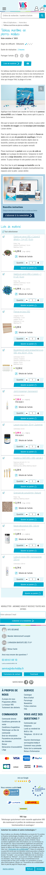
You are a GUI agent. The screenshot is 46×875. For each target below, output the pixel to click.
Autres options (8, 869)
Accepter (40, 869)
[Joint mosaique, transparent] (7, 405)
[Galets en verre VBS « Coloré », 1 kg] (7, 290)
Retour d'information (32, 751)
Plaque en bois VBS (22, 311)
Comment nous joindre (32, 745)
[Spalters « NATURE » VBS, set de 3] (7, 473)
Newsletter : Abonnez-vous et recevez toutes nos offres (23, 607)
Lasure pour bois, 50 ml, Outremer (28, 424)
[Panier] (42, 8)
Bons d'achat (29, 698)
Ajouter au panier (27, 268)
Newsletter (28, 703)
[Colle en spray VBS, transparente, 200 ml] (7, 571)
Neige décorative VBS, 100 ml (26, 526)
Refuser (30, 869)
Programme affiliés (9, 702)
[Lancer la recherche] (42, 15)
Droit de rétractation (9, 736)
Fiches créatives (30, 706)
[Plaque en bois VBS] (7, 328)
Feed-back (34, 674)
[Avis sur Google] (23, 780)
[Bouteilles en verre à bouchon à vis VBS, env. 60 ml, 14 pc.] (7, 368)
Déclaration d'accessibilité (12, 747)
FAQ (25, 709)
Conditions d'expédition (11, 727)
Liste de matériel (9, 63)
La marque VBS (8, 705)
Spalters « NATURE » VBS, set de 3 (28, 458)
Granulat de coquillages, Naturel (27, 492)
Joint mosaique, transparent (26, 391)
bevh (19, 787)
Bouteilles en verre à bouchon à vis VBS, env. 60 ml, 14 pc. (28, 351)
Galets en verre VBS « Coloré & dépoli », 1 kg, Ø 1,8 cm (27, 238)
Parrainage (28, 700)
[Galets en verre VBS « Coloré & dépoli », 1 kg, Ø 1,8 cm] (7, 252)
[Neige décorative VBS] (7, 539)
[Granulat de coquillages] (7, 506)
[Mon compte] (36, 8)
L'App (4, 750)
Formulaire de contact (12, 674)
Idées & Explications (10, 23)
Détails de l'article (26, 256)
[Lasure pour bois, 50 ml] (7, 438)
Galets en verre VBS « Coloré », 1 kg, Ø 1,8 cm (27, 275)
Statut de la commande (33, 748)
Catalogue (28, 695)
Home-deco (23, 23)
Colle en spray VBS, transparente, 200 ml (28, 558)
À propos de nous (8, 699)
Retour (4, 744)
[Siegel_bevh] (11, 792)
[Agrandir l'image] (41, 88)
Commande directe (9, 719)
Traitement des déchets (11, 707)
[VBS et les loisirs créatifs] (23, 5)
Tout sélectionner (11, 232)
